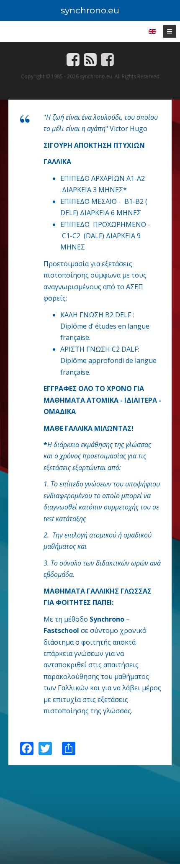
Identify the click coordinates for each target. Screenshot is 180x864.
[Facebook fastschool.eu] (107, 63)
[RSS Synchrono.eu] (90, 63)
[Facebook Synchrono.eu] (73, 63)
